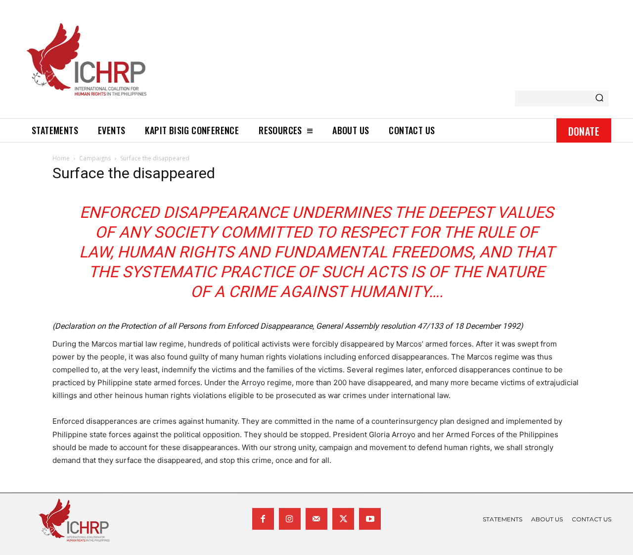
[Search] (599, 98)
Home (61, 158)
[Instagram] (290, 519)
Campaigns (95, 158)
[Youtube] (370, 519)
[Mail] (316, 519)
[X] (343, 519)
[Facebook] (263, 519)
